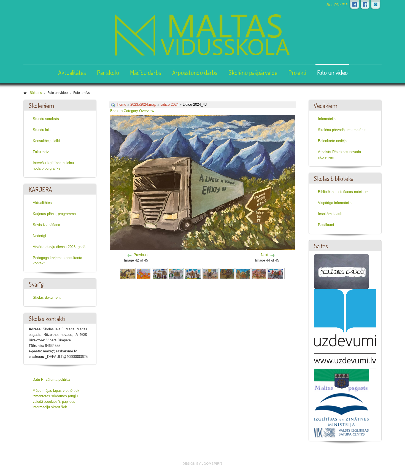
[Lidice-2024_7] (227, 273)
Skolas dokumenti (47, 297)
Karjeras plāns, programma (54, 214)
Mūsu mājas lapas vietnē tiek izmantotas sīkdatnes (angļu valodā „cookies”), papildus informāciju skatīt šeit (56, 398)
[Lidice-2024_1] (128, 273)
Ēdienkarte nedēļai (332, 141)
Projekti (297, 72)
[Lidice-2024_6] (210, 273)
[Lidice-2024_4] (176, 273)
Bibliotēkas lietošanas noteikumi (343, 192)
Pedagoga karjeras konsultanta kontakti (57, 260)
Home (121, 104)
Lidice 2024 (169, 104)
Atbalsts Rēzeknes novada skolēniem (339, 154)
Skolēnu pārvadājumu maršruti (342, 130)
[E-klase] (341, 271)
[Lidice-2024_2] (144, 273)
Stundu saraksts (46, 119)
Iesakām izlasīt (330, 214)
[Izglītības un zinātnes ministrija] (341, 409)
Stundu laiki (42, 130)
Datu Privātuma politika (51, 379)
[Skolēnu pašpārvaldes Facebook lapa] (365, 4)
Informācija (327, 119)
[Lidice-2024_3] (160, 273)
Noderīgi (39, 236)
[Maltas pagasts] (341, 380)
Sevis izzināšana (46, 225)
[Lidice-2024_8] (243, 273)
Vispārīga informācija (335, 203)
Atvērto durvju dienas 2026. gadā (59, 247)
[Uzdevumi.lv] (345, 329)
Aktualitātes (72, 72)
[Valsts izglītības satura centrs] (341, 432)
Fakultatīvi (41, 152)
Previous (141, 255)
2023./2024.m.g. (143, 104)
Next (264, 255)
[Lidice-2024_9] (259, 273)
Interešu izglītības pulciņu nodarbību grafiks (53, 165)
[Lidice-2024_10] (275, 273)
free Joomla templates (202, 463)
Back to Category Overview (132, 111)
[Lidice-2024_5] (193, 273)
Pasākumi (326, 225)
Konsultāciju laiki (46, 141)
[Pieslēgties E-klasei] (375, 4)
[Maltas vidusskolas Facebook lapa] (354, 4)
